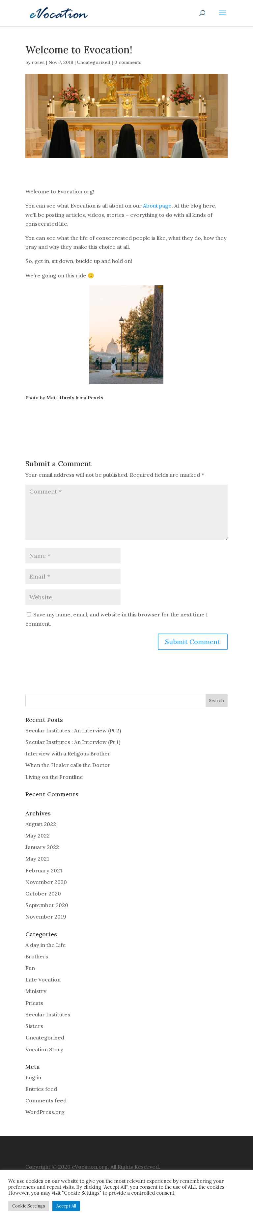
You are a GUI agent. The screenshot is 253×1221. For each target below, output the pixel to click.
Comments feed (46, 1100)
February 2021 (43, 870)
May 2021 (37, 858)
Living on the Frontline (54, 777)
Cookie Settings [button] (28, 1206)
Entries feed (41, 1089)
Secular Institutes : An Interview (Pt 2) (73, 730)
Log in (33, 1077)
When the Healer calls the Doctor (67, 765)
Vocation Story (44, 1049)
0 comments (127, 62)
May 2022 (37, 835)
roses (38, 62)
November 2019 (45, 916)
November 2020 (46, 882)
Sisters (34, 1026)
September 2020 (46, 905)
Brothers (36, 956)
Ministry (35, 991)
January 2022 (42, 847)
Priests (34, 1003)
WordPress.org (45, 1112)
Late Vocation (43, 979)
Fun (30, 968)
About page (157, 205)
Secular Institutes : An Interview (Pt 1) (72, 742)
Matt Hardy (60, 398)
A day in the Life (45, 945)
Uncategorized (93, 62)
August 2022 (40, 824)
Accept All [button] (66, 1206)
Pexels (95, 398)
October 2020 (43, 893)
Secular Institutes (47, 1014)
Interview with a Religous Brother (67, 753)
